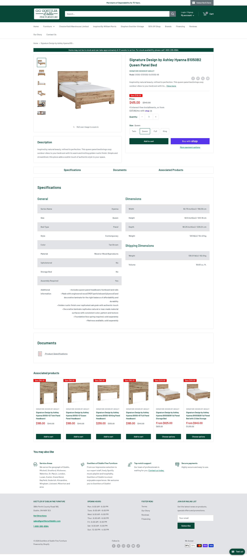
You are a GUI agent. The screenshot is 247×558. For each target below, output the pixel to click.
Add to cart (149, 141)
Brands (168, 26)
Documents (119, 169)
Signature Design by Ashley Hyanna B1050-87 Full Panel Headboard (137, 415)
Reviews (193, 26)
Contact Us (51, 34)
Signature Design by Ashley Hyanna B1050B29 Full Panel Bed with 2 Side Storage (198, 415)
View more (171, 86)
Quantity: (133, 116)
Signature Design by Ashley (141, 71)
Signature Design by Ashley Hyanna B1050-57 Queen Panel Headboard (77, 415)
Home (36, 26)
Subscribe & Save (203, 3)
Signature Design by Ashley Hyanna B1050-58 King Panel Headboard (108, 415)
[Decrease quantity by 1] (142, 116)
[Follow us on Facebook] (114, 546)
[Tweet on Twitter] (203, 78)
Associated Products (171, 169)
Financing (180, 26)
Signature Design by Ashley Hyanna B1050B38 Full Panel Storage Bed (168, 415)
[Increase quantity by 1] (155, 116)
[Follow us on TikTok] (138, 546)
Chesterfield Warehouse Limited (74, 26)
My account (186, 15)
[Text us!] (237, 552)
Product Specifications (56, 353)
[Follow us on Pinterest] (128, 546)
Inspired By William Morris (104, 26)
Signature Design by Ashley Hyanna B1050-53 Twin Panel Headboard (48, 415)
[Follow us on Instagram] (123, 546)
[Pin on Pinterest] (198, 78)
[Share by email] (208, 78)
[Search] (172, 14)
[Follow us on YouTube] (133, 546)
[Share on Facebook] (193, 78)
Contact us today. (156, 470)
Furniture (47, 26)
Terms (144, 506)
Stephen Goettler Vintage (132, 26)
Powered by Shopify (41, 544)
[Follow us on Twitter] (118, 546)
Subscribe (186, 525)
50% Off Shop (154, 26)
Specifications (72, 169)
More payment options (190, 147)
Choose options (168, 436)
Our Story (37, 34)
